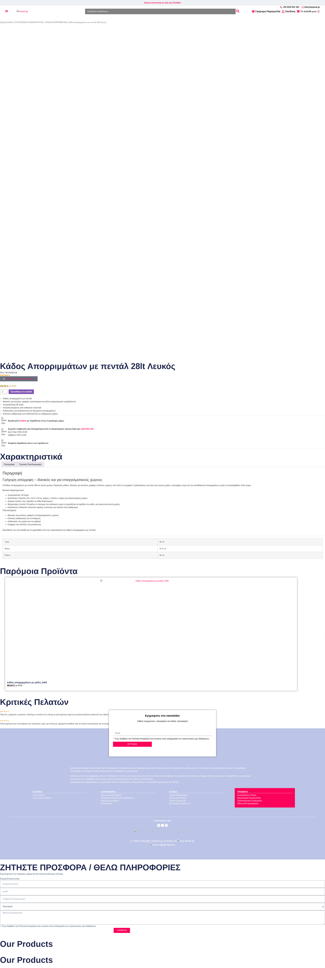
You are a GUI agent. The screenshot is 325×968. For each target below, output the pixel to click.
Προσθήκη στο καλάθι (21, 392)
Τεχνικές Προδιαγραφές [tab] (30, 464)
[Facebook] (158, 825)
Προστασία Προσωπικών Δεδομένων (117, 798)
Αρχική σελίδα (6, 22)
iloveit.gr (189, 841)
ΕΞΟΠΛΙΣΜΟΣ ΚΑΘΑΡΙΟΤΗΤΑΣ (29, 22)
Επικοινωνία (106, 803)
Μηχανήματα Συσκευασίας (249, 798)
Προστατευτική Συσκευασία (249, 801)
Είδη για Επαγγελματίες (247, 803)
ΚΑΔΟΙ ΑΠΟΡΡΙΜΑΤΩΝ (56, 22)
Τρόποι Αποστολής (177, 798)
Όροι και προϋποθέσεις (111, 795)
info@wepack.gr (312, 7)
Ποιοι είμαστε (39, 795)
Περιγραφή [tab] (9, 464)
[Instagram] (162, 825)
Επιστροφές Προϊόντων (179, 803)
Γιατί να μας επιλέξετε (42, 798)
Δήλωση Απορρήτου (110, 801)
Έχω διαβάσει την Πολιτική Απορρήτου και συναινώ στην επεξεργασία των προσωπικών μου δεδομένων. (162, 739)
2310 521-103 (87, 429)
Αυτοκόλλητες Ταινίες (246, 795)
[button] (1, 634)
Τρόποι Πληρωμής (177, 801)
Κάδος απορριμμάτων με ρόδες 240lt (27, 682)
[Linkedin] (166, 825)
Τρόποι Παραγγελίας (178, 795)
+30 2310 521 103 (291, 7)
